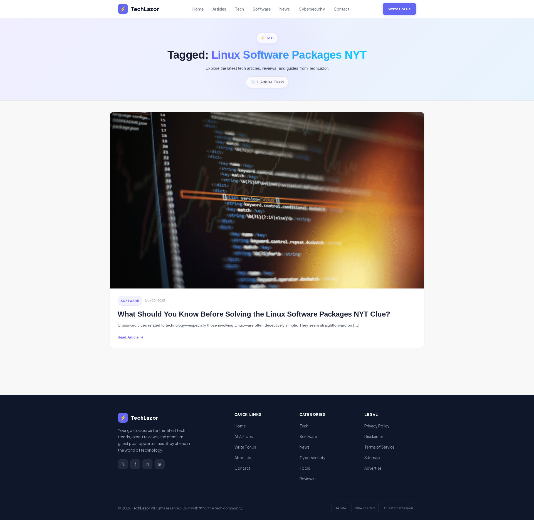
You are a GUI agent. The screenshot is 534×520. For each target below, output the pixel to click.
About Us (242, 457)
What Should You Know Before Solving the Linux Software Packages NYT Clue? (254, 314)
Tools (305, 468)
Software (262, 8)
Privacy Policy (377, 425)
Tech (239, 8)
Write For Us (399, 9)
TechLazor (139, 9)
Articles (219, 8)
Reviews (307, 478)
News (285, 8)
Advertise (373, 468)
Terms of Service (379, 446)
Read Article (128, 337)
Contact (341, 8)
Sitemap (372, 457)
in (147, 464)
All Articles (243, 436)
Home (198, 8)
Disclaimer (373, 436)
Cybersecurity (312, 8)
